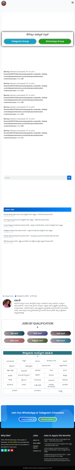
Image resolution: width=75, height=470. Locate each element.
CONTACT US (37, 451)
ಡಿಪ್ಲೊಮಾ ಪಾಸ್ (37, 341)
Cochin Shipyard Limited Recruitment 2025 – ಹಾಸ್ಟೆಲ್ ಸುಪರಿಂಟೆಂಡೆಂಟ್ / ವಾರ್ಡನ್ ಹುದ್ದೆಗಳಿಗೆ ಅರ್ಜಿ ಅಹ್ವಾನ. (33, 225)
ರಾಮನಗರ (51, 380)
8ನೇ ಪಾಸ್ (14, 333)
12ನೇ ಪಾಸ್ (61, 333)
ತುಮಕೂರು (10, 384)
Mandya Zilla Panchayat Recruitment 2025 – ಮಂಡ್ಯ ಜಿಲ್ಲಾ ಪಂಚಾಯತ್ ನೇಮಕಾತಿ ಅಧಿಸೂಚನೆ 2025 (31, 236)
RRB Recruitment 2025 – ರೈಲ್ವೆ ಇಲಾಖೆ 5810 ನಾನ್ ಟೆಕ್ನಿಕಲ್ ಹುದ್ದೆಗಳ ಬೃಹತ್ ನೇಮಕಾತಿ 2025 (28, 241)
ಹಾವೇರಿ (10, 375)
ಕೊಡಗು (37, 375)
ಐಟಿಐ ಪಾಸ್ (14, 341)
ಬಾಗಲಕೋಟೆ (10, 361)
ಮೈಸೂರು (23, 380)
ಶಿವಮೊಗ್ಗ (65, 380)
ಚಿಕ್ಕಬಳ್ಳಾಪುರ (29, 366)
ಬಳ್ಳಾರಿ (24, 361)
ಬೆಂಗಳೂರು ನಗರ (51, 361)
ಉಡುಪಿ (24, 384)
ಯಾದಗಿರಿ (65, 384)
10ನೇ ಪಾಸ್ (37, 333)
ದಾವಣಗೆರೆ (24, 371)
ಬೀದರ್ (65, 361)
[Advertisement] (37, 22)
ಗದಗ (51, 370)
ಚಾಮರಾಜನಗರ (46, 365)
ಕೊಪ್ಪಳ (65, 375)
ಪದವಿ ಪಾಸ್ (60, 341)
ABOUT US (36, 440)
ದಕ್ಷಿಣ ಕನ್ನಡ (10, 370)
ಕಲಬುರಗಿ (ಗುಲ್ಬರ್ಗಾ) (24, 375)
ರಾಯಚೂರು (37, 380)
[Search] (69, 178)
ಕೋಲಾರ (51, 375)
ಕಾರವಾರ (14, 390)
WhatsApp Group (55, 41)
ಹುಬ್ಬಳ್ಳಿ (60, 391)
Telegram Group (20, 41)
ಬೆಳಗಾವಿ (37, 361)
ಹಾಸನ (65, 370)
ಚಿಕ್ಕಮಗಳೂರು (63, 365)
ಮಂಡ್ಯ (10, 380)
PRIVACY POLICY (35, 447)
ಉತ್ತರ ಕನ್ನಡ (37, 385)
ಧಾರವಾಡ (37, 370)
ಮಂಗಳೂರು (37, 390)
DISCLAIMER (36, 443)
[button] (72, 2)
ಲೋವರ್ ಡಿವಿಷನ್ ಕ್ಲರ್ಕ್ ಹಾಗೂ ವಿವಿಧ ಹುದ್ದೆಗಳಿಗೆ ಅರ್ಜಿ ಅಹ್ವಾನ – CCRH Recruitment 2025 (28, 214)
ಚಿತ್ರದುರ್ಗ (12, 366)
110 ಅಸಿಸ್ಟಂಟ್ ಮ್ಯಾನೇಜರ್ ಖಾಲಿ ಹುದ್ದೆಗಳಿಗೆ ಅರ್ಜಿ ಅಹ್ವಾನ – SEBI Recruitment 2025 (26, 220)
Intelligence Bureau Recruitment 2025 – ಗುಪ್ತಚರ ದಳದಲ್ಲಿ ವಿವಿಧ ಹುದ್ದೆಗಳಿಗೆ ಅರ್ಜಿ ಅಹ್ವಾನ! (28, 230)
